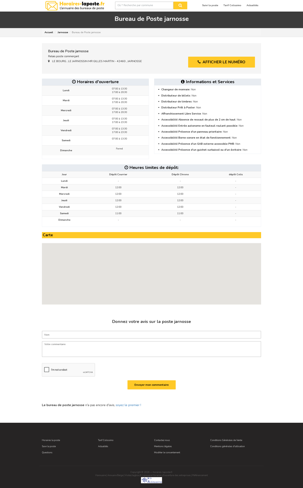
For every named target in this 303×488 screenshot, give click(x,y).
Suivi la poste (49, 446)
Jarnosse (62, 32)
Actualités (103, 446)
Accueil (49, 32)
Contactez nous (162, 440)
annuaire (147, 475)
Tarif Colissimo (105, 440)
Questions (47, 452)
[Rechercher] (180, 5)
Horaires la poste (51, 440)
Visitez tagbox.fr (133, 475)
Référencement (200, 475)
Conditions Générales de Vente (226, 440)
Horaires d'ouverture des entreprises (172, 475)
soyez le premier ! (128, 405)
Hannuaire (100, 475)
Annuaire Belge (115, 475)
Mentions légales (163, 446)
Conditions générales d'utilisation (227, 446)
